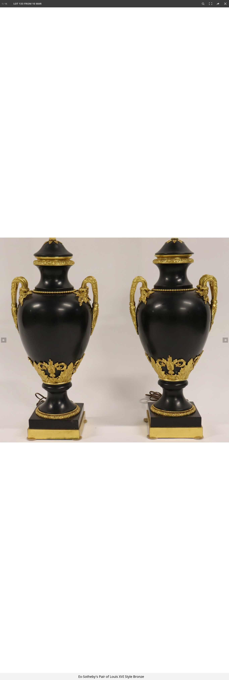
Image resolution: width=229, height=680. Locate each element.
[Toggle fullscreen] (210, 3)
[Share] (218, 3)
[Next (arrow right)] (223, 340)
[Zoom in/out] (203, 3)
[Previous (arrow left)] (6, 340)
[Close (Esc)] (225, 3)
